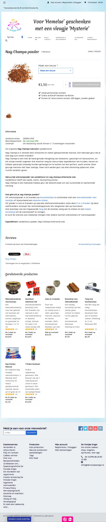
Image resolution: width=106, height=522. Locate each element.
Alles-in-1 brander (52, 299)
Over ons (7, 458)
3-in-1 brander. (83, 203)
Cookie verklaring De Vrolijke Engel (13, 478)
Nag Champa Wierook (10, 365)
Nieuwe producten (38, 450)
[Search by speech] (22, 37)
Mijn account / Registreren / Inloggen (66, 2)
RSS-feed (33, 458)
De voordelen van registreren (11, 473)
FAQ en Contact (10, 452)
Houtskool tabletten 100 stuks (31, 300)
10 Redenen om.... (11, 463)
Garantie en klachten (13, 493)
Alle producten (36, 447)
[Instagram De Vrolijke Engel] (100, 428)
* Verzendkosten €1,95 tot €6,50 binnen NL (20, 8)
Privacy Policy (9, 488)
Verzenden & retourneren (61, 38)
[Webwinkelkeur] (92, 475)
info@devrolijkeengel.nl (92, 465)
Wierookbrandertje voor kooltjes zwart (13, 300)
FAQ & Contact (47, 38)
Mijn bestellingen (63, 450)
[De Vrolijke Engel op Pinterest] (90, 428)
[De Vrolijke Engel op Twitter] (85, 428)
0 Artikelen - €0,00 (95, 2)
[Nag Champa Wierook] (13, 353)
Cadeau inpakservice (92, 38)
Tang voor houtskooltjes (90, 300)
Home (30, 37)
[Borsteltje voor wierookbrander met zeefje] (73, 287)
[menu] (4, 2)
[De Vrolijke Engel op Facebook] (80, 428)
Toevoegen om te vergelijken (17, 263)
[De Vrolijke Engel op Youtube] (95, 428)
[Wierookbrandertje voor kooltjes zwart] (13, 287)
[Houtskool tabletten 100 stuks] (33, 287)
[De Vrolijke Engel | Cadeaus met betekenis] (14, 25)
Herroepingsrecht (11, 490)
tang (41, 209)
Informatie (10, 131)
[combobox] (14, 37)
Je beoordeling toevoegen (90, 244)
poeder (97, 51)
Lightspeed (48, 516)
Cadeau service (10, 455)
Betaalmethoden (11, 461)
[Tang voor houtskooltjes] (93, 287)
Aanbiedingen (35, 452)
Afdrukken (35, 263)
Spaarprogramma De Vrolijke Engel (13, 467)
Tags (31, 455)
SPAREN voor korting (19, 519)
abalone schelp (40, 200)
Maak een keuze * (48, 65)
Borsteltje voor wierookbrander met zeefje (71, 300)
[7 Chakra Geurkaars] (33, 353)
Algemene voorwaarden (9, 484)
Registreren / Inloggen (65, 447)
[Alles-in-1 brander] (53, 287)
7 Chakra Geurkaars (32, 364)
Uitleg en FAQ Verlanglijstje (9, 500)
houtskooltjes (47, 197)
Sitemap (7, 496)
